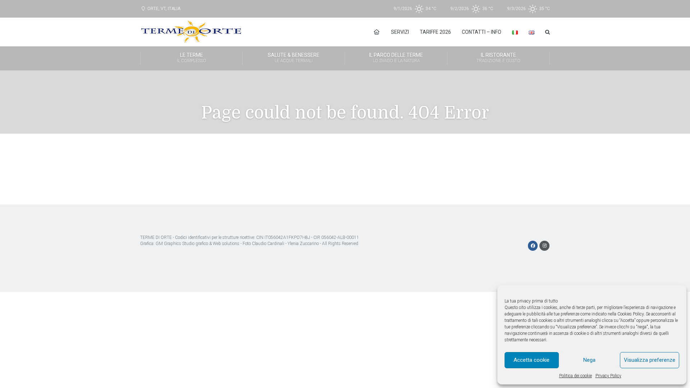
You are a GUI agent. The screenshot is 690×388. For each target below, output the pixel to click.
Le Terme (191, 57)
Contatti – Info (481, 32)
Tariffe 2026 (435, 32)
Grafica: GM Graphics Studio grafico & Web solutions (189, 243)
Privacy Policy (608, 375)
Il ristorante (498, 57)
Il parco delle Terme (396, 57)
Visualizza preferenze (649, 360)
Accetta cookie (531, 360)
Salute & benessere (293, 57)
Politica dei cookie (575, 375)
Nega (589, 360)
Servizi (400, 32)
